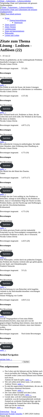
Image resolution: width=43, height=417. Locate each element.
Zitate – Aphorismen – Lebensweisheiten (15, 1)
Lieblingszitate (10, 29)
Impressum (18, 23)
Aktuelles (18, 414)
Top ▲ (13, 412)
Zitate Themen (10, 27)
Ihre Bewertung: (6, 78)
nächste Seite (6, 359)
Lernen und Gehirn (12, 35)
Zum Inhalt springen (13, 14)
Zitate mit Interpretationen (14, 31)
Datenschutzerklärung (18, 20)
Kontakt (12, 414)
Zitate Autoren (10, 25)
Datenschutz (4, 412)
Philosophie (9, 33)
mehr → (3, 85)
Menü (3, 14)
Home (7, 18)
